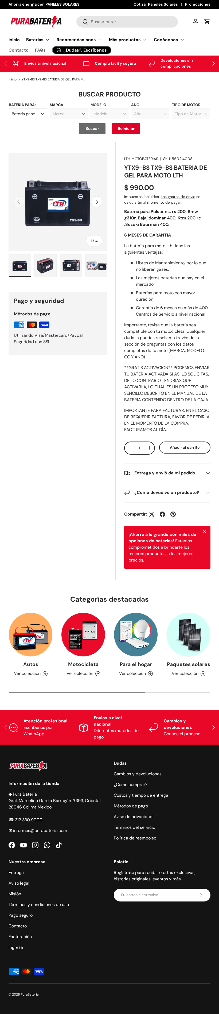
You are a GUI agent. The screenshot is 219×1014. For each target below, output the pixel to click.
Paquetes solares (188, 664)
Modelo (98, 104)
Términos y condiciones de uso (39, 904)
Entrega (16, 872)
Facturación (20, 936)
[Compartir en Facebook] (162, 514)
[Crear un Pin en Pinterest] (173, 514)
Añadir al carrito (185, 447)
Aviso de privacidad (133, 816)
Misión (15, 894)
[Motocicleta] (83, 634)
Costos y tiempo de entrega (141, 795)
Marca (56, 104)
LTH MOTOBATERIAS (141, 158)
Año (135, 104)
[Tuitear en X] (151, 514)
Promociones (197, 4)
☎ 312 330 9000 (25, 820)
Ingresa (16, 947)
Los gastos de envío (178, 196)
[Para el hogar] (136, 634)
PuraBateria (30, 994)
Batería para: (22, 104)
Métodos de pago (131, 806)
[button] (207, 22)
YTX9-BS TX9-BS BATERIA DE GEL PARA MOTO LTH (54, 79)
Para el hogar (136, 664)
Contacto (19, 50)
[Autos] (30, 634)
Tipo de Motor (186, 104)
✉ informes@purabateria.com (38, 830)
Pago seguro (21, 915)
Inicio (14, 39)
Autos (30, 664)
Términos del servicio (134, 827)
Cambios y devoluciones (138, 774)
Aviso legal (19, 883)
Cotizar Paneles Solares (156, 4)
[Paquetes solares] (188, 634)
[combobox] (127, 22)
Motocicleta (83, 664)
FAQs (40, 50)
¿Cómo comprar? (130, 784)
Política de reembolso (135, 838)
